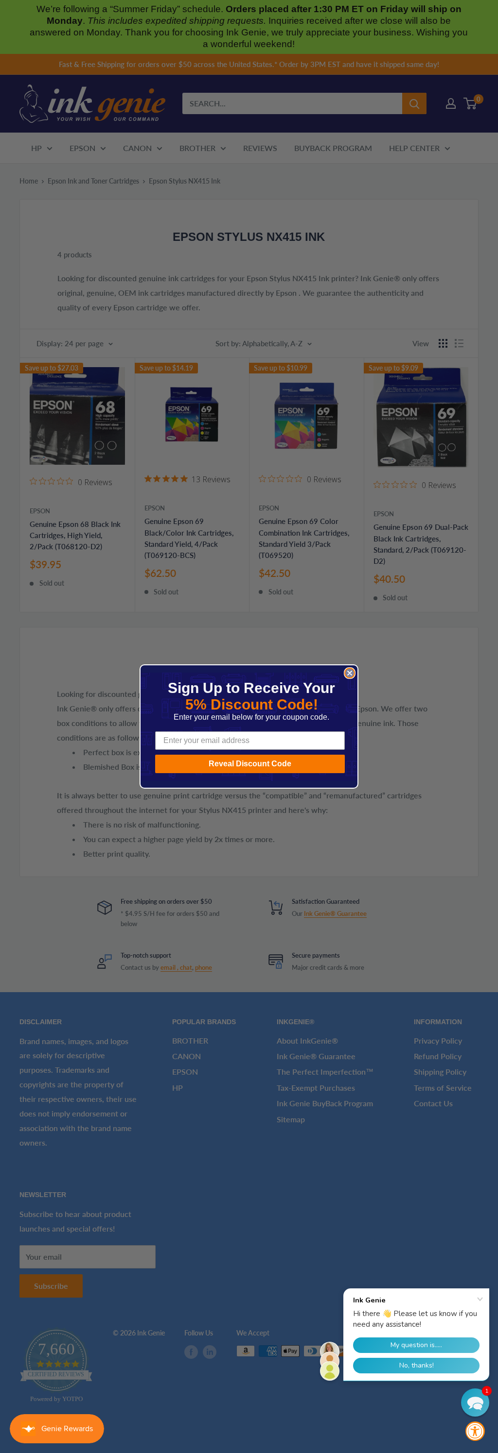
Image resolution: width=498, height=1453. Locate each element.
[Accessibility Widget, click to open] (475, 1431)
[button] (475, 1402)
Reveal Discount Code (250, 764)
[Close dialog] (350, 673)
